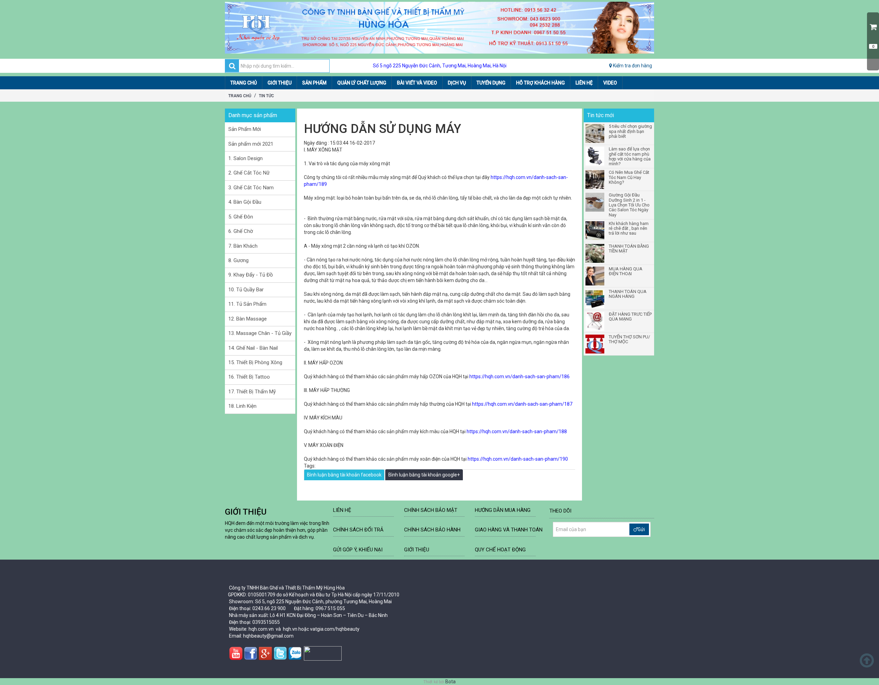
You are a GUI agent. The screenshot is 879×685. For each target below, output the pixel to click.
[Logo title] (439, 28)
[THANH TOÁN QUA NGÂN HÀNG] (595, 298)
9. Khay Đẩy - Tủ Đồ (250, 275)
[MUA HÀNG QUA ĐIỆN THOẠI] (595, 276)
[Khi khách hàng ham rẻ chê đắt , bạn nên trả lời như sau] (595, 230)
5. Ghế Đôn (240, 217)
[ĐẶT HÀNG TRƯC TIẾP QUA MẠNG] (595, 321)
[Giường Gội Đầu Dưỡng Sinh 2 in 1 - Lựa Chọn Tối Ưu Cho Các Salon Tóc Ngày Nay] (595, 202)
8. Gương (238, 260)
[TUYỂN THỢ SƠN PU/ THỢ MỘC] (595, 344)
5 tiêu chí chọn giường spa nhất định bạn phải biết (630, 131)
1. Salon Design (245, 158)
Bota (450, 681)
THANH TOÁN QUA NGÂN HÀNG (628, 294)
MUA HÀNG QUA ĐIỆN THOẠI (625, 271)
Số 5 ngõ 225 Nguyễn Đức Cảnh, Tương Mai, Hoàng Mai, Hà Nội (439, 65)
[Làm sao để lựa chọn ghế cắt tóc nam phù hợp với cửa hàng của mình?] (595, 156)
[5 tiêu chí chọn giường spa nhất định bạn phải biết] (595, 133)
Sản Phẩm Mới (244, 129)
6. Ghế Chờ (240, 231)
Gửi (641, 529)
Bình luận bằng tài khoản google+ (424, 475)
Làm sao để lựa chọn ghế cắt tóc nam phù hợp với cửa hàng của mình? (630, 156)
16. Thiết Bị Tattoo (249, 377)
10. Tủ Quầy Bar (246, 290)
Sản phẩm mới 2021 (250, 144)
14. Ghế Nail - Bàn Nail (253, 348)
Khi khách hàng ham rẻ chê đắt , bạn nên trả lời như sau (629, 228)
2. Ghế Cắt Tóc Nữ (249, 173)
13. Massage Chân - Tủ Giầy (260, 333)
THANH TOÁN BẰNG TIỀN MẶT (629, 249)
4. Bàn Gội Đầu (244, 202)
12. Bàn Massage (247, 319)
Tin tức (266, 95)
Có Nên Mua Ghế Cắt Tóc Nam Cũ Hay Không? (629, 177)
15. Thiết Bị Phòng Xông (255, 362)
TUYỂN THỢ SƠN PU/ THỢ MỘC (629, 339)
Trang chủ (239, 95)
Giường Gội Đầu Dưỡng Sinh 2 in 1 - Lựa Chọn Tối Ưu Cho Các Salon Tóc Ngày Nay (629, 205)
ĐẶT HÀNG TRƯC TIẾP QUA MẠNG (630, 317)
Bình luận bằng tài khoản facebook (344, 475)
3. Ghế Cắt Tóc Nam (251, 187)
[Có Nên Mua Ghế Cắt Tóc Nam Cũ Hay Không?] (595, 179)
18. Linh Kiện (242, 406)
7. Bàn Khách (243, 246)
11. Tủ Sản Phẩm (247, 304)
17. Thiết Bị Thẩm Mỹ (252, 392)
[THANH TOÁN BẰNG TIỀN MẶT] (595, 253)
